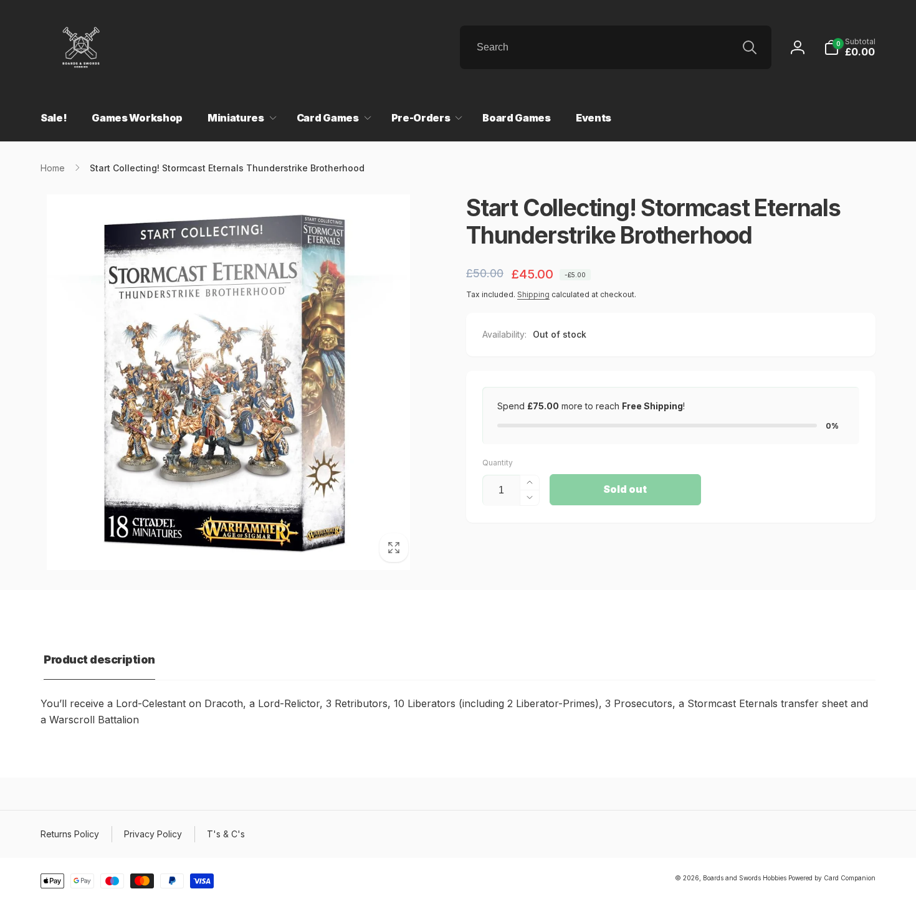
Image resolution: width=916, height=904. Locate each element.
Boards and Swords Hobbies (744, 878)
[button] (849, 47)
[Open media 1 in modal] (228, 382)
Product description (99, 659)
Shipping (533, 294)
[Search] (749, 47)
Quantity (497, 463)
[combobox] (615, 47)
